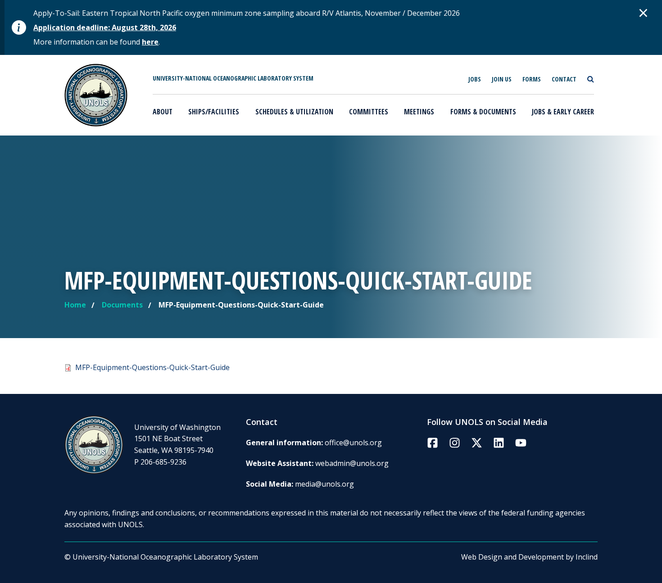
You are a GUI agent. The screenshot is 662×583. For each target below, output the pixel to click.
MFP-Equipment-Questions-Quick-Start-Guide (152, 367)
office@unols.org (353, 442)
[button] (643, 13)
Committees (368, 112)
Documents (122, 305)
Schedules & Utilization (294, 112)
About (162, 112)
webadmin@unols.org (352, 463)
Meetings (419, 112)
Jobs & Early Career (563, 112)
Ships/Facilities (213, 112)
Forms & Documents (483, 112)
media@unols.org (324, 484)
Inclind (587, 557)
